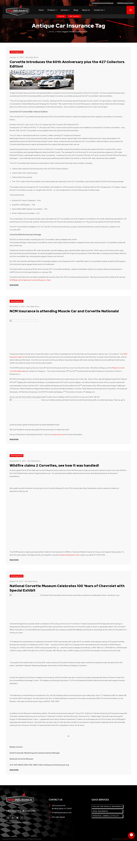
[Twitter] (22, 818)
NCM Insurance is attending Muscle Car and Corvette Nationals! (64, 311)
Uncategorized (16, 52)
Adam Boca (33, 57)
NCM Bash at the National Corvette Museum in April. (30, 280)
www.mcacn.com (59, 434)
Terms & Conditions (22, 823)
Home (51, 32)
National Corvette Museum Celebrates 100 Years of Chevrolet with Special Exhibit (67, 588)
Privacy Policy (10, 823)
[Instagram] (13, 818)
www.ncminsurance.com (69, 555)
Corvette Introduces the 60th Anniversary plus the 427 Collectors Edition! (67, 64)
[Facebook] (8, 818)
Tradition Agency (128, 839)
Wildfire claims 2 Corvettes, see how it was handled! (54, 465)
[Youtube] (17, 818)
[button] (61, 16)
